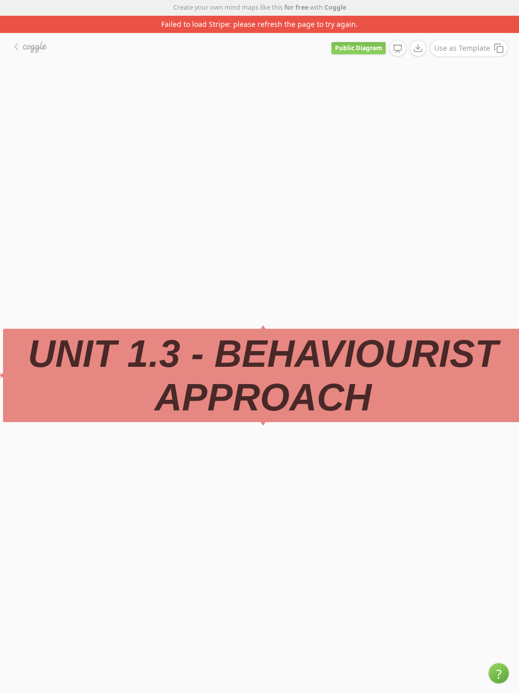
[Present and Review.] (398, 49)
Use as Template (462, 48)
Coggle (335, 7)
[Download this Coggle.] (418, 48)
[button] (499, 673)
